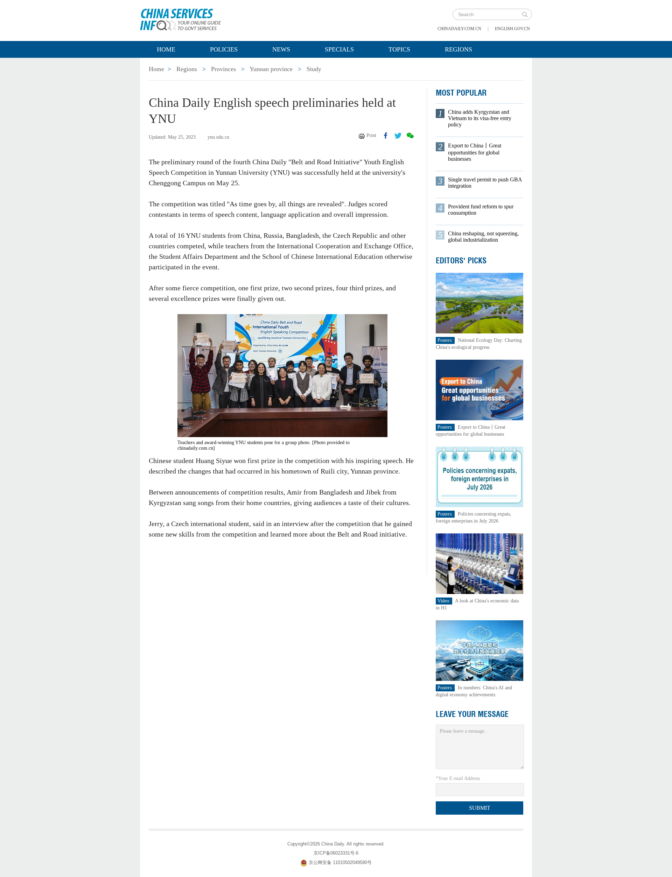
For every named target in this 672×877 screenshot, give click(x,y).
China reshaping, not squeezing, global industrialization (483, 236)
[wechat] (410, 135)
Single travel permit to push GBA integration (485, 183)
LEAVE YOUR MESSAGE (472, 714)
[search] (525, 14)
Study (314, 68)
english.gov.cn (512, 28)
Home (166, 49)
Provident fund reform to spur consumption (480, 209)
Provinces (223, 68)
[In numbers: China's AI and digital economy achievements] (479, 650)
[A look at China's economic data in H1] (479, 563)
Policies (224, 49)
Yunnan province (271, 68)
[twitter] (397, 135)
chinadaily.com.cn (459, 28)
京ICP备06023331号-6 (336, 853)
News (281, 49)
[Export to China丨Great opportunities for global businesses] (479, 389)
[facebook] (385, 135)
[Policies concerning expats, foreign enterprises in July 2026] (479, 476)
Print (371, 135)
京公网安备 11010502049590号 (340, 862)
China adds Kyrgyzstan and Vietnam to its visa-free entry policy (479, 118)
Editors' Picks (461, 260)
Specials (339, 49)
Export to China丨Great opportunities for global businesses (474, 152)
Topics (399, 49)
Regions (458, 49)
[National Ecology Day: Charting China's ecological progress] (479, 302)
